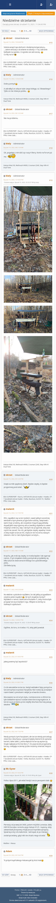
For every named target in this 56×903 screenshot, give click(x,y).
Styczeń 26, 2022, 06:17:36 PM (13, 731)
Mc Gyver (10, 768)
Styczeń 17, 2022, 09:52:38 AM (13, 590)
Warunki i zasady (26, 890)
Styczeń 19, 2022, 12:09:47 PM (13, 620)
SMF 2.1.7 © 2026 (22, 895)
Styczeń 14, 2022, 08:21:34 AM (13, 147)
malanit (10, 509)
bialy (8, 74)
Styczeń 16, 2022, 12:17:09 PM (13, 513)
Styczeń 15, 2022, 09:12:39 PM (13, 479)
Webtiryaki (31, 892)
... (28, 31)
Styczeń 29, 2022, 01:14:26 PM (13, 773)
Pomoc (17, 890)
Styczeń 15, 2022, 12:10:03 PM (13, 180)
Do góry (5, 875)
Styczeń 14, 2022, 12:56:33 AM (13, 79)
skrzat (9, 38)
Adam (9, 851)
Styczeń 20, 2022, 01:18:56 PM (13, 657)
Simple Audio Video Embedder (28, 898)
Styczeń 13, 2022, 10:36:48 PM (13, 42)
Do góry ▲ (37, 890)
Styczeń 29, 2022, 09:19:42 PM (13, 855)
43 (30, 31)
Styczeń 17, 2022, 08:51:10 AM (13, 551)
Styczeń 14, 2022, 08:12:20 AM (13, 113)
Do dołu (5, 31)
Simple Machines (34, 895)
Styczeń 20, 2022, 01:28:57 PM (13, 682)
